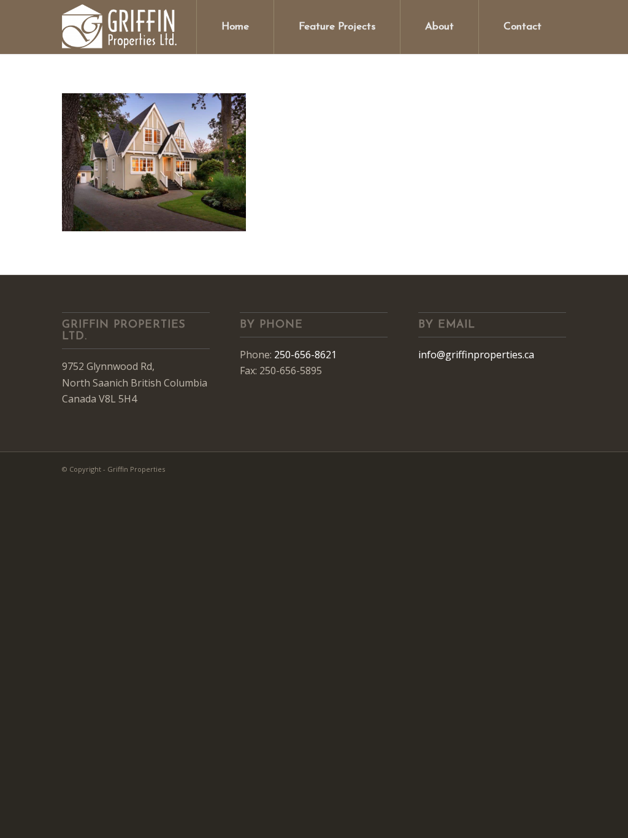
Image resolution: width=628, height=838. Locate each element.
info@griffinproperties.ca (476, 354)
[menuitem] (235, 27)
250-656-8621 (305, 354)
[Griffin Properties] (120, 27)
